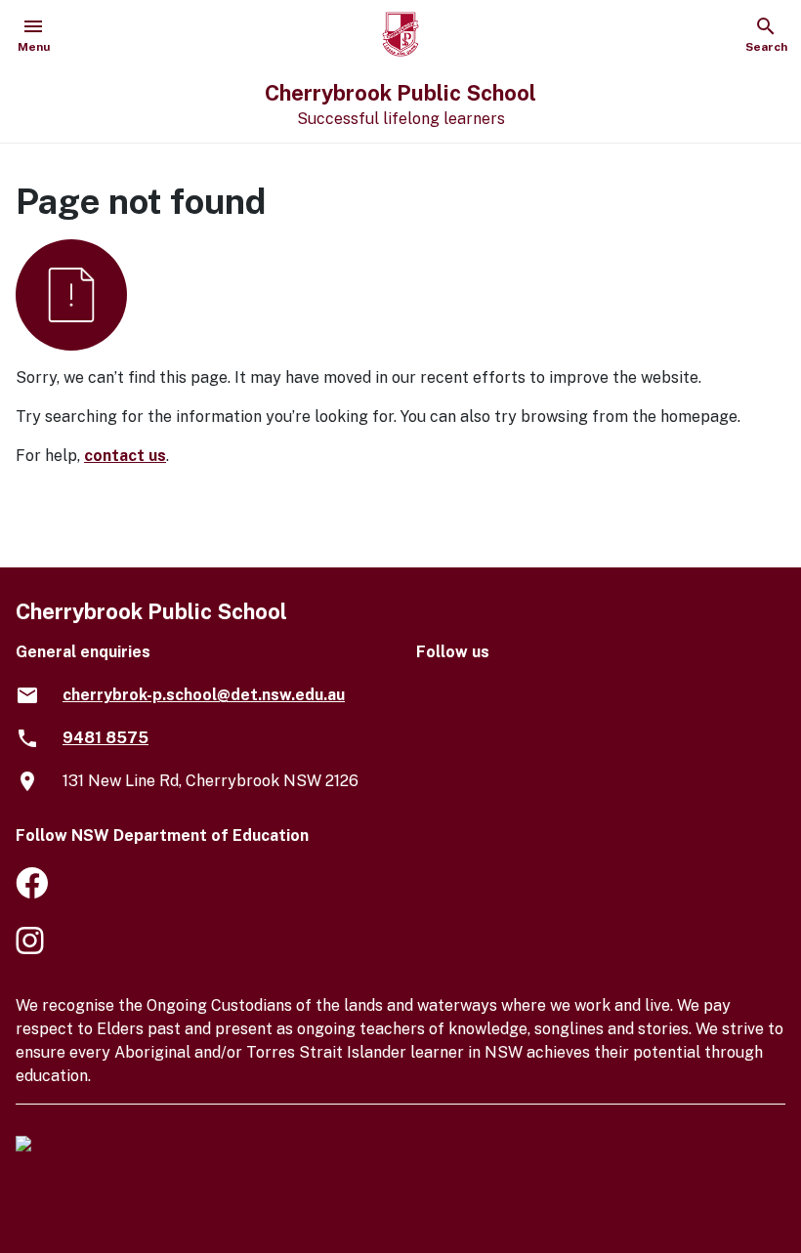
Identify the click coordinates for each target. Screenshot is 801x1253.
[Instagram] (32, 944)
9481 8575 (105, 738)
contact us (125, 455)
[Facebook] (32, 886)
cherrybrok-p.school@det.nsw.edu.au (204, 695)
